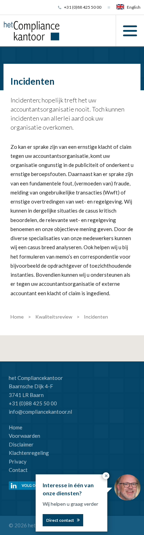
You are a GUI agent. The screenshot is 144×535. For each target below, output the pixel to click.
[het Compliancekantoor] (31, 30)
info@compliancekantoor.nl (40, 411)
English (134, 7)
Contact (18, 470)
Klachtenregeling (29, 453)
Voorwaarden (24, 436)
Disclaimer (21, 444)
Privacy (18, 461)
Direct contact (60, 520)
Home (15, 427)
